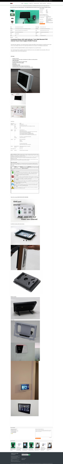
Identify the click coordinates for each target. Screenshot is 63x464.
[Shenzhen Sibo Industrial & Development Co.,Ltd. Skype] (11, 433)
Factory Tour (36, 3)
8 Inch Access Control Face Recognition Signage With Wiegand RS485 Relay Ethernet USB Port (13, 448)
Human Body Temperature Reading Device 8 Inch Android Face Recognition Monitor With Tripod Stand (19, 449)
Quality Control (43, 3)
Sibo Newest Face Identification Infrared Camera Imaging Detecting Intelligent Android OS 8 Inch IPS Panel (31, 449)
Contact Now (42, 23)
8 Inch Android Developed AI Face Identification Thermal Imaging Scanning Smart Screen (43, 448)
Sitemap (25, 458)
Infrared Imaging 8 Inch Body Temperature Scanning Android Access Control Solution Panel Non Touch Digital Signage (37, 449)
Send (29, 454)
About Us (31, 3)
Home (22, 3)
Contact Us (49, 3)
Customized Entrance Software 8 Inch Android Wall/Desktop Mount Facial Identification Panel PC (49, 448)
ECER (51, 463)
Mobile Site (23, 459)
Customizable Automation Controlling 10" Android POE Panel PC (15, 457)
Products (26, 3)
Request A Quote (46, 0)
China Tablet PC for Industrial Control (18, 463)
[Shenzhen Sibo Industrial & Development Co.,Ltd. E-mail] (12, 433)
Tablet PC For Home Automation (14, 454)
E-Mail (22, 458)
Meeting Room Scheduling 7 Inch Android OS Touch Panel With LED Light (15, 461)
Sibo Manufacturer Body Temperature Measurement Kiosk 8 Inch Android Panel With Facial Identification (25, 448)
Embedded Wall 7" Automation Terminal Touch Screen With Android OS (15, 456)
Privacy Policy (12, 463)
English (51, 0)
